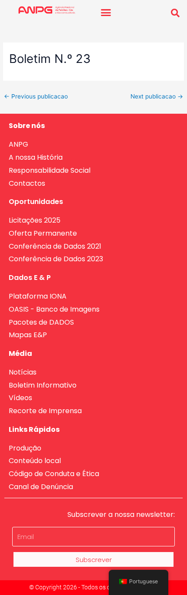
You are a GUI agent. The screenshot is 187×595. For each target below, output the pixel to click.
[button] (106, 12)
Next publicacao (156, 96)
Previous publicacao (36, 96)
